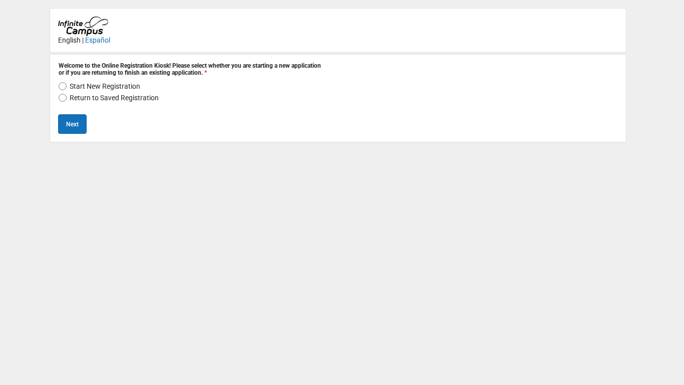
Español (97, 40)
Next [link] (72, 124)
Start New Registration (105, 86)
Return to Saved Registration (114, 98)
